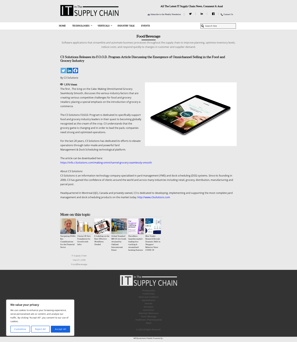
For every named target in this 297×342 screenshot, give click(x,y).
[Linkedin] (69, 70)
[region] (40, 318)
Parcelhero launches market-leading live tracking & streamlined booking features (135, 243)
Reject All (40, 329)
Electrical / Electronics (148, 313)
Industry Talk (126, 26)
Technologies (80, 26)
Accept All (60, 329)
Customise (20, 329)
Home (62, 26)
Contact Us (228, 14)
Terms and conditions (148, 297)
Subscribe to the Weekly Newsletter (166, 14)
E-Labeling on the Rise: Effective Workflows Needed (101, 240)
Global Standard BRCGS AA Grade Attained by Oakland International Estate (118, 243)
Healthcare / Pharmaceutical (148, 319)
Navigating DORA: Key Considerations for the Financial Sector (68, 242)
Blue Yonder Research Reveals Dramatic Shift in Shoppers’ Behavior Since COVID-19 (152, 243)
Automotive (148, 310)
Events (145, 26)
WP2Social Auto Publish (143, 338)
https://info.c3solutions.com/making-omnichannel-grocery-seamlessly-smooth (106, 162)
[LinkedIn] (202, 14)
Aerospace (148, 306)
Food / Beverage (148, 316)
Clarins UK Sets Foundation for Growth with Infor (83, 240)
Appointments (148, 300)
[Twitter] (190, 14)
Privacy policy (148, 290)
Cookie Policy (148, 293)
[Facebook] (213, 14)
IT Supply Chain (79, 255)
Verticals (104, 26)
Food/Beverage (79, 264)
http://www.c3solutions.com (153, 197)
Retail (148, 323)
